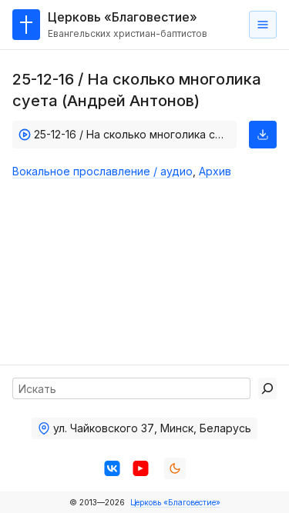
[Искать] (267, 388)
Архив (215, 171)
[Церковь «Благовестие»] (26, 24)
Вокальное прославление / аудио (102, 171)
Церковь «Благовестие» (175, 502)
